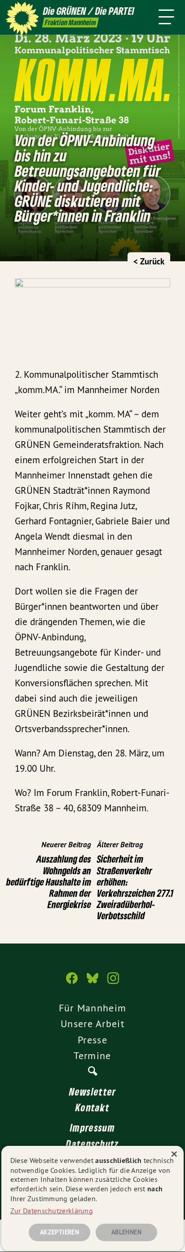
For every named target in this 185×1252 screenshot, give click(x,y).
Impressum (92, 1127)
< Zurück (148, 261)
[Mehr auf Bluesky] (92, 983)
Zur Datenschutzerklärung (51, 1210)
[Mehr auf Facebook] (72, 983)
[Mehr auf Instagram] (113, 983)
